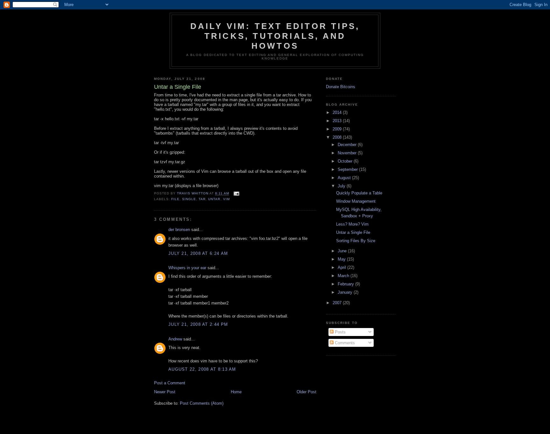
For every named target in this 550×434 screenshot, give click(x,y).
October (346, 161)
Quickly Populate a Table (359, 193)
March (344, 275)
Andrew (175, 339)
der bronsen (179, 229)
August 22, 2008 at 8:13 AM (202, 369)
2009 (338, 129)
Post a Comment (169, 383)
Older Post (306, 391)
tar (202, 199)
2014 (338, 112)
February (346, 284)
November (348, 152)
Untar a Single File (353, 232)
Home (236, 391)
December (348, 144)
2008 (338, 137)
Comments (344, 342)
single (189, 199)
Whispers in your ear (187, 267)
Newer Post (164, 391)
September (348, 169)
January (346, 292)
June (343, 250)
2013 (338, 120)
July (342, 186)
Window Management (356, 201)
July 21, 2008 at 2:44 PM (198, 324)
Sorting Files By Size (355, 240)
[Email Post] (236, 193)
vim (226, 199)
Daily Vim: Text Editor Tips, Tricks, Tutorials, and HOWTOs (275, 36)
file (175, 199)
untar (214, 199)
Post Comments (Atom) (201, 403)
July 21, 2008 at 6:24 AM (198, 253)
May (342, 259)
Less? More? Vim (352, 224)
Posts (340, 332)
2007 (338, 302)
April (342, 267)
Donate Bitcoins (340, 86)
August (345, 177)
